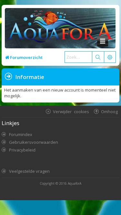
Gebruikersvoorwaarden (33, 142)
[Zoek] (98, 57)
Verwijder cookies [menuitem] (71, 111)
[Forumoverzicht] (59, 28)
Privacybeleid (22, 150)
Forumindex (20, 134)
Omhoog (109, 111)
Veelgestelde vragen (29, 171)
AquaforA (74, 183)
